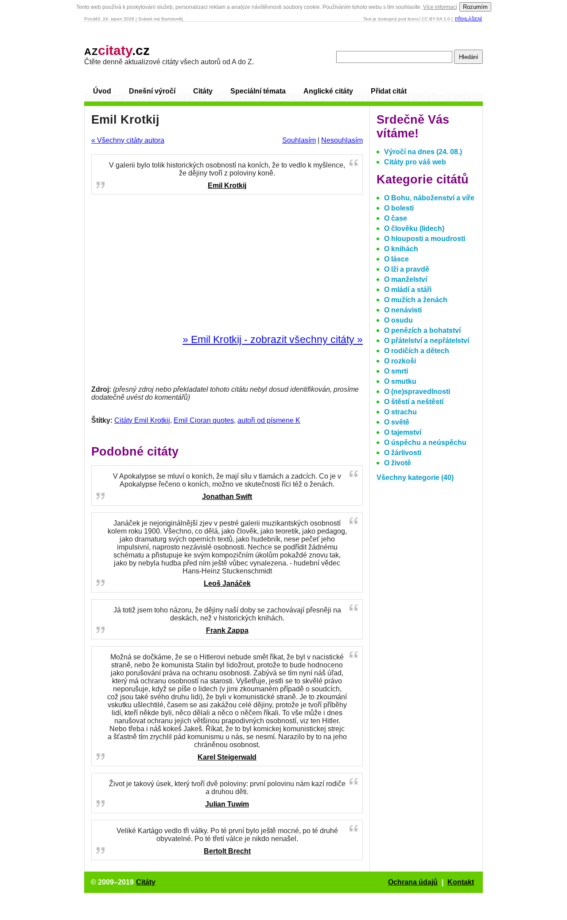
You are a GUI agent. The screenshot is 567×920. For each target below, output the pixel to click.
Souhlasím (299, 140)
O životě (397, 463)
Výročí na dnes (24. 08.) (423, 152)
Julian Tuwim (227, 804)
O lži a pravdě (406, 269)
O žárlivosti (402, 452)
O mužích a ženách (415, 300)
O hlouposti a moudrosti (424, 238)
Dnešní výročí (152, 91)
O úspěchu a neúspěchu (425, 442)
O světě (396, 422)
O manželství (405, 279)
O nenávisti (403, 310)
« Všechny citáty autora (127, 140)
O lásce (396, 259)
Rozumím (475, 7)
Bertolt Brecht (227, 851)
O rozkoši (400, 361)
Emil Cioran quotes (204, 420)
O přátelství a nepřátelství (426, 340)
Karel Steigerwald (227, 757)
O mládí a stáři (407, 289)
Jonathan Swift (227, 496)
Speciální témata (258, 91)
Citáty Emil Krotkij (142, 420)
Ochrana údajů (413, 882)
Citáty (203, 91)
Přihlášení (468, 18)
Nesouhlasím (342, 140)
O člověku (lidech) (414, 228)
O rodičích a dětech (416, 351)
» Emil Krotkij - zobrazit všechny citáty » (273, 339)
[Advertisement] (227, 265)
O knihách (401, 249)
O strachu (400, 412)
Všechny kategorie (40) (415, 477)
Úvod (102, 91)
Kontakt (460, 882)
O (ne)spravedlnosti (417, 391)
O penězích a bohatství (422, 330)
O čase (395, 218)
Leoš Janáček (227, 583)
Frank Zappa (227, 630)
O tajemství (402, 432)
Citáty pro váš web (415, 162)
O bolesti (399, 208)
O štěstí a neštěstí (413, 401)
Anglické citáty (328, 91)
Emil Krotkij (227, 185)
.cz (117, 50)
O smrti (396, 371)
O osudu (398, 320)
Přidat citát (389, 91)
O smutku (400, 381)
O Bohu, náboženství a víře (429, 198)
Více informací (440, 7)
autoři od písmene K (268, 420)
